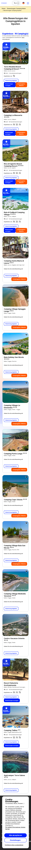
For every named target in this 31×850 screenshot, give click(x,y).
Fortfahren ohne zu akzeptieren (14, 845)
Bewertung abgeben (11, 80)
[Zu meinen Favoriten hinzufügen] (26, 44)
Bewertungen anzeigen (9, 84)
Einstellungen (15, 840)
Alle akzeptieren (15, 835)
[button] (23, 3)
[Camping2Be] (4, 3)
